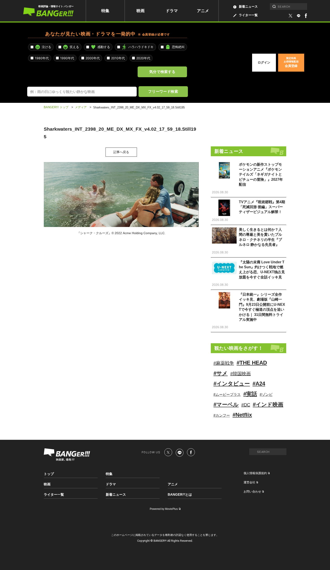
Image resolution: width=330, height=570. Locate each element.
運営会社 (249, 482)
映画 (140, 11)
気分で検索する (162, 71)
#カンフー (221, 415)
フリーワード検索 (163, 91)
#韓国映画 (240, 373)
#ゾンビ (266, 394)
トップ (49, 474)
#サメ (220, 373)
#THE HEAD (252, 363)
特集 (105, 11)
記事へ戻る (121, 152)
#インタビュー (231, 384)
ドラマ (172, 11)
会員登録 (291, 62)
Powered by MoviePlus (164, 509)
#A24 (259, 384)
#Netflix (242, 415)
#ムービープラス (227, 394)
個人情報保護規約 (255, 473)
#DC (245, 404)
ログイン (264, 62)
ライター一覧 (248, 15)
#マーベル (226, 404)
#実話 (250, 394)
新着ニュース (248, 6)
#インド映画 (268, 404)
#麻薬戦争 (223, 363)
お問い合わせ (252, 491)
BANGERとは (180, 495)
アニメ (203, 11)
